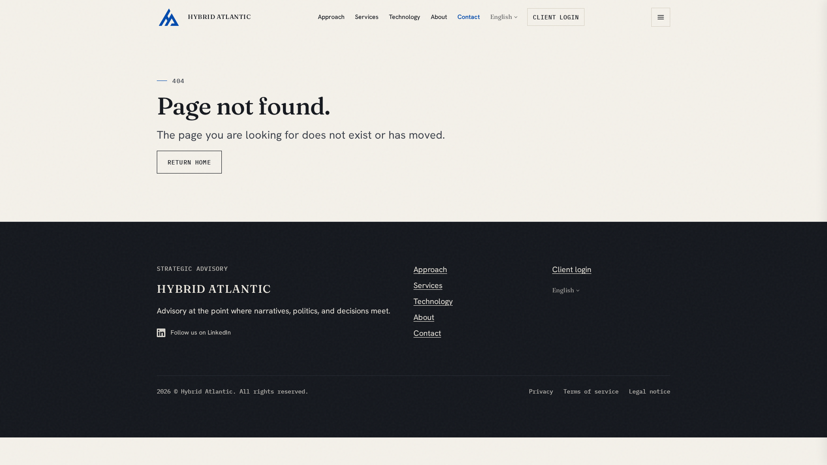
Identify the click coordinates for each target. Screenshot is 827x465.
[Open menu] (660, 17)
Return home (189, 162)
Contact (468, 17)
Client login (555, 17)
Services (367, 17)
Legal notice (649, 391)
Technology (404, 17)
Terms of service (591, 391)
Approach (331, 17)
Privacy (541, 391)
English (501, 17)
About (439, 17)
